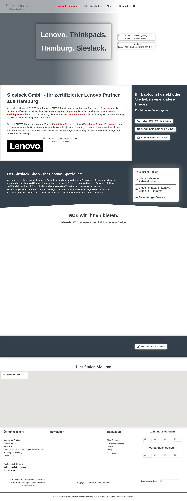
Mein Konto (111, 453)
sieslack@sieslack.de (17, 467)
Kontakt (110, 447)
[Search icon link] (134, 6)
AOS (108, 483)
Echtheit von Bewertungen (20, 483)
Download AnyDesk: (149, 481)
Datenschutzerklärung (28, 486)
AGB (11, 479)
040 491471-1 (12, 470)
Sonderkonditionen (116, 444)
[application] (78, 6)
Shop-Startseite (113, 440)
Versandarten (29, 479)
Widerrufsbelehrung (38, 483)
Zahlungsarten (41, 479)
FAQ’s (109, 450)
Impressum (19, 479)
